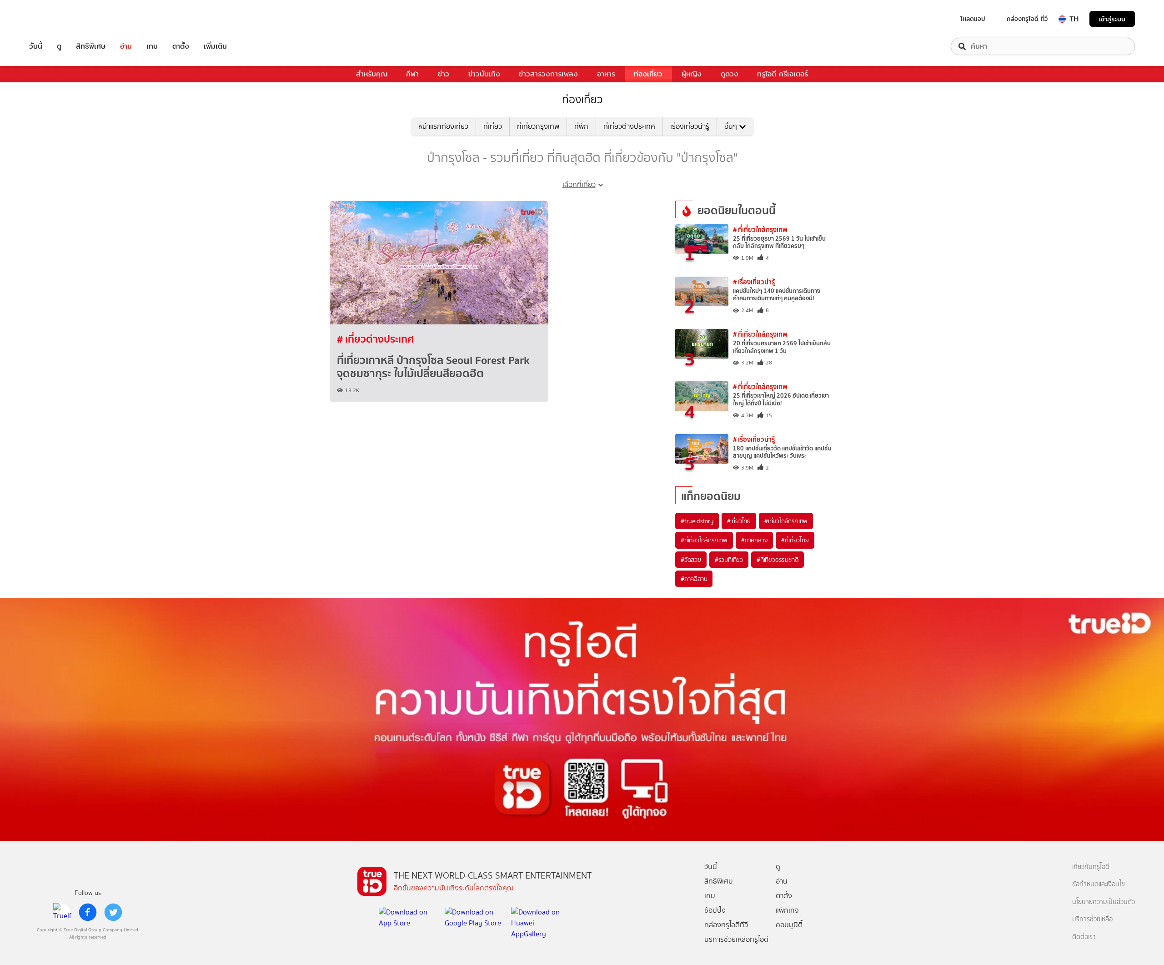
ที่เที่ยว (492, 126)
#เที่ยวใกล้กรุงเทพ (786, 520)
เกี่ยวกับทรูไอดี (1090, 867)
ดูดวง (729, 74)
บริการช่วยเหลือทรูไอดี (736, 939)
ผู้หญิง (692, 74)
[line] (62, 912)
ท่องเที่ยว (648, 74)
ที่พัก (581, 126)
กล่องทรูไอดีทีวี (726, 925)
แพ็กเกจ (787, 910)
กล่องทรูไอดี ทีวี (1027, 18)
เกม (152, 46)
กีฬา (412, 74)
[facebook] (88, 912)
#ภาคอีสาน (694, 578)
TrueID (56, 19)
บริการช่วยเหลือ (1092, 919)
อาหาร (606, 74)
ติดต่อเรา (1084, 937)
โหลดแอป (972, 18)
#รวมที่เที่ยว (729, 559)
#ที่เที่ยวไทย (794, 540)
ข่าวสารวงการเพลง (548, 74)
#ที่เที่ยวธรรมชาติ (777, 559)
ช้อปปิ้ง (715, 910)
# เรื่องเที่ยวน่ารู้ (754, 282)
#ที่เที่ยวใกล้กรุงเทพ (704, 540)
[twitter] (113, 912)
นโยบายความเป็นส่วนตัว (1103, 902)
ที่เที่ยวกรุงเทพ (538, 126)
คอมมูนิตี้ (789, 925)
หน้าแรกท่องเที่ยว (443, 126)
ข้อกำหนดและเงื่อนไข (1098, 884)
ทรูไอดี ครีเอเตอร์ (782, 74)
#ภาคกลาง (754, 540)
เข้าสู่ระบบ (1112, 19)
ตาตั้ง (180, 46)
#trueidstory (697, 520)
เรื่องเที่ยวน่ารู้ (689, 126)
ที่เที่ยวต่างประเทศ (629, 126)
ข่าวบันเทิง (484, 74)
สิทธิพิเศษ (90, 46)
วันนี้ (35, 46)
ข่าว (443, 74)
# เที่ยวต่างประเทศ (375, 339)
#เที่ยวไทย (739, 520)
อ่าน (126, 46)
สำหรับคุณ (371, 74)
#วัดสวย (691, 559)
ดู (59, 46)
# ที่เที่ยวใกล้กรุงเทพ (760, 229)
